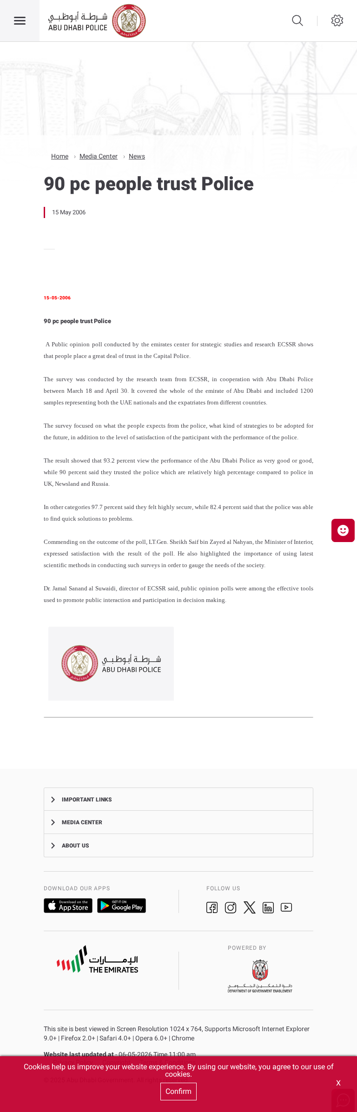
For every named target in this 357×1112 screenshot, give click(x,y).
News (137, 156)
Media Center (98, 156)
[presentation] (46, 249)
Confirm (178, 1091)
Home (59, 156)
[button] (343, 530)
